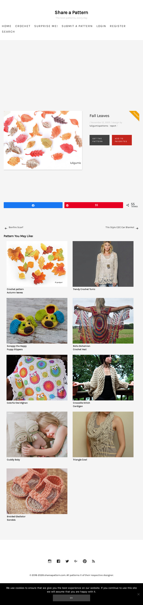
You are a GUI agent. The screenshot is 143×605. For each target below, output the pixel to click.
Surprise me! (46, 26)
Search (8, 31)
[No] (138, 594)
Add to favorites (121, 140)
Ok (71, 598)
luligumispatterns (99, 125)
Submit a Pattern (77, 26)
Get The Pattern (98, 140)
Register (118, 26)
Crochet (23, 26)
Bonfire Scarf (16, 227)
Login (101, 26)
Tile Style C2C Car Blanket (120, 227)
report (113, 125)
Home (7, 26)
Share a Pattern (71, 12)
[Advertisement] (71, 80)
